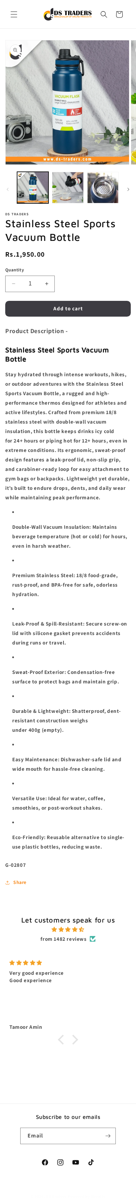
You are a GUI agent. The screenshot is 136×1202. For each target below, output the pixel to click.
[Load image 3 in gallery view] (103, 187)
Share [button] (20, 882)
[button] (14, 14)
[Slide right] (128, 189)
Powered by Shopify (87, 1196)
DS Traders (56, 1196)
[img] (68, 929)
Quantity (14, 270)
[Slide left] (7, 189)
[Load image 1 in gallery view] (32, 187)
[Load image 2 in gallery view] (67, 187)
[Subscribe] (107, 1136)
